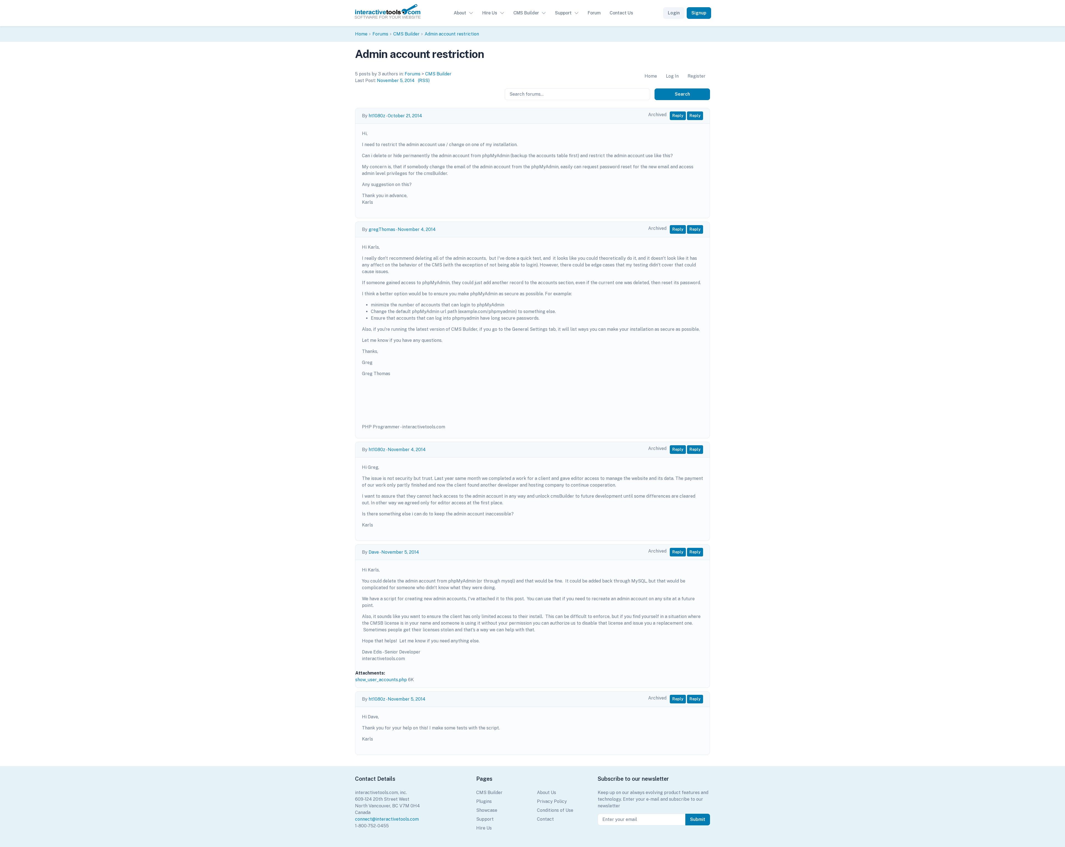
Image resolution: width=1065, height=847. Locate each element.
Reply (677, 115)
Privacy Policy (552, 801)
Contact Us (621, 13)
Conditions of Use (555, 810)
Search (682, 94)
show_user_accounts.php (381, 679)
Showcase (486, 810)
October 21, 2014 (405, 115)
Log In (672, 76)
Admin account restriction (452, 34)
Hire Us (489, 13)
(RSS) (424, 80)
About (460, 13)
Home (361, 34)
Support (563, 13)
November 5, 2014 (396, 80)
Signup (698, 13)
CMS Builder (526, 13)
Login (674, 13)
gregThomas (382, 229)
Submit (697, 819)
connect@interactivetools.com (387, 819)
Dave (374, 552)
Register (697, 76)
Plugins (484, 801)
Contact (545, 819)
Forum (594, 13)
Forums (380, 34)
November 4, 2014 (417, 229)
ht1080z (377, 115)
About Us (546, 792)
